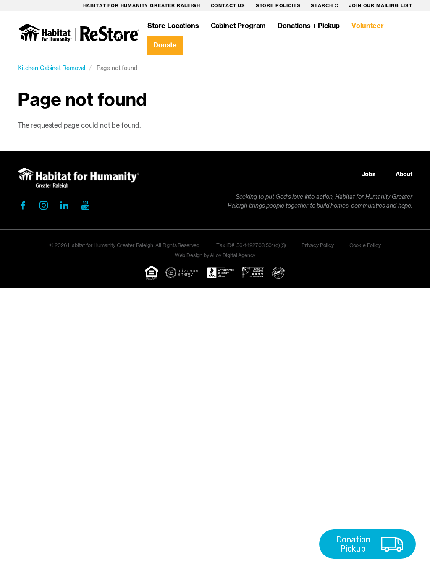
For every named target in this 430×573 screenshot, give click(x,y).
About (404, 174)
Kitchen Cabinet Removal (51, 67)
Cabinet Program (238, 25)
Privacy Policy (318, 245)
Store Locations (173, 25)
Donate (165, 45)
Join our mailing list (380, 5)
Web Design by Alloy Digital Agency (215, 255)
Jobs (369, 174)
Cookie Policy (365, 245)
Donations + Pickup (309, 25)
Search (322, 5)
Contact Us (228, 5)
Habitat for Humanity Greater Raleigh (141, 5)
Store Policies (278, 5)
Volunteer (367, 25)
